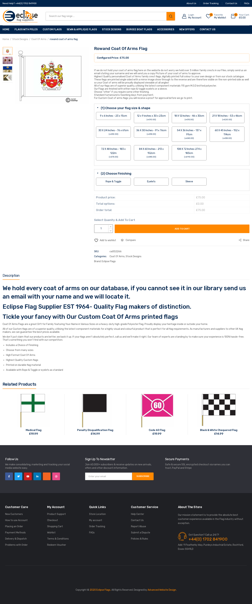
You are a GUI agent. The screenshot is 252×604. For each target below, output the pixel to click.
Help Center (137, 514)
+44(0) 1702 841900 (208, 539)
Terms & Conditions (58, 538)
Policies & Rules (139, 538)
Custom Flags (52, 29)
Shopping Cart (55, 526)
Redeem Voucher (56, 544)
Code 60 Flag (157, 430)
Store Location (97, 514)
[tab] (11, 276)
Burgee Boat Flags (139, 29)
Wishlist (51, 532)
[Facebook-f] (9, 476)
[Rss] (47, 476)
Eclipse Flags (109, 261)
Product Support (56, 514)
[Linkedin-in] (37, 476)
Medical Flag (33, 430)
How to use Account (16, 520)
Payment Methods (15, 532)
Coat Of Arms (38, 39)
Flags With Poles (26, 29)
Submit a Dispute (140, 532)
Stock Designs (111, 29)
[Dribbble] (56, 476)
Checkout (52, 520)
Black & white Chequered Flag (218, 430)
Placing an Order (14, 526)
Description (11, 275)
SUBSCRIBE (142, 476)
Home (6, 29)
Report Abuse (138, 526)
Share (245, 240)
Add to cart (182, 228)
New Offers (187, 29)
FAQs (92, 532)
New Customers (14, 514)
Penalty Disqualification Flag (95, 430)
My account (95, 520)
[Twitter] (18, 476)
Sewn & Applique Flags (82, 29)
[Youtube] (28, 476)
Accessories (165, 29)
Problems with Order (16, 544)
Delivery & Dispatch (16, 538)
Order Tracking (97, 526)
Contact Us (207, 29)
